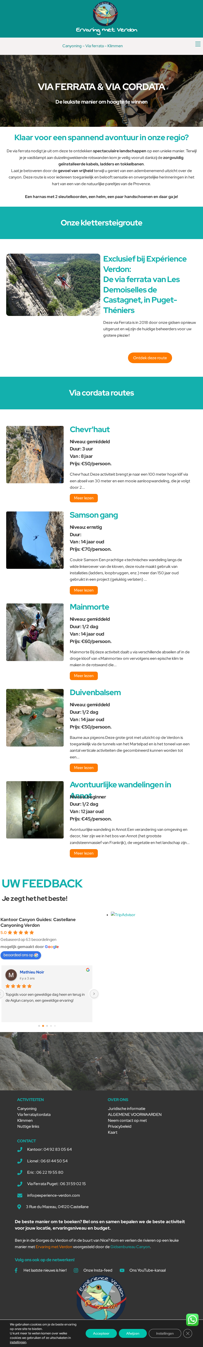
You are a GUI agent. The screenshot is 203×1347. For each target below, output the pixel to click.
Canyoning (72, 45)
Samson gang (94, 514)
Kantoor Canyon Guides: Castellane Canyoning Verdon (38, 922)
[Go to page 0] (39, 1026)
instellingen (18, 1342)
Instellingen (165, 1333)
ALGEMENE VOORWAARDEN (135, 1114)
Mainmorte (89, 606)
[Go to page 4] (54, 1026)
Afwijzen (132, 1333)
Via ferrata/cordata (34, 1114)
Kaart (112, 1132)
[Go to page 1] (43, 1026)
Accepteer (101, 1333)
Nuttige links (28, 1126)
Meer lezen (84, 498)
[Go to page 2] (47, 1026)
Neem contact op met (127, 1120)
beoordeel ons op (18, 954)
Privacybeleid (119, 1126)
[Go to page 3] (51, 1026)
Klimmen (115, 45)
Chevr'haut (90, 429)
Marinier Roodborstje (40, 972)
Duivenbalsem (95, 692)
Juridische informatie (126, 1108)
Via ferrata (94, 45)
